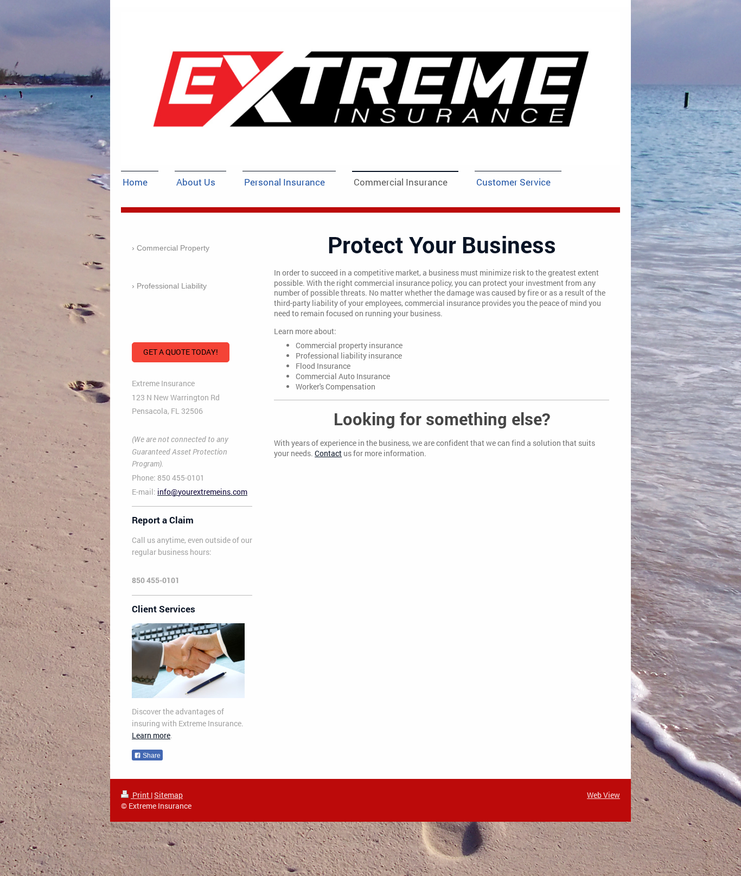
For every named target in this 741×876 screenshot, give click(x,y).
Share (151, 755)
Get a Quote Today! (180, 352)
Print (141, 795)
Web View (603, 795)
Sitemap (168, 795)
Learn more (151, 735)
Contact (328, 453)
